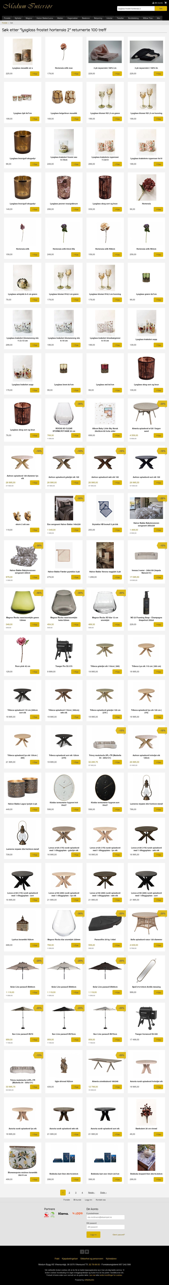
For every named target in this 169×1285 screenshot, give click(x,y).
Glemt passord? (119, 1234)
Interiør (109, 18)
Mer (158, 18)
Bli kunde (77, 1199)
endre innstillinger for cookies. (111, 1275)
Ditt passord (91, 1223)
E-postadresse (92, 1213)
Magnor (29, 18)
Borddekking (133, 18)
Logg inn (88, 1199)
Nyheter (18, 18)
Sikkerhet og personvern (91, 1258)
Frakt (57, 1258)
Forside (7, 18)
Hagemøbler (72, 18)
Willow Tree (148, 18)
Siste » (103, 1192)
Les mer (92, 1275)
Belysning (98, 18)
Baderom (86, 18)
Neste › (91, 1192)
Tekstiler (120, 18)
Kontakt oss (101, 1199)
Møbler (60, 18)
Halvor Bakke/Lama (45, 18)
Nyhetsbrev (111, 1258)
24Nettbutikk (89, 1280)
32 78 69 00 (94, 1264)
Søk (160, 8)
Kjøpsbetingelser (70, 1258)
